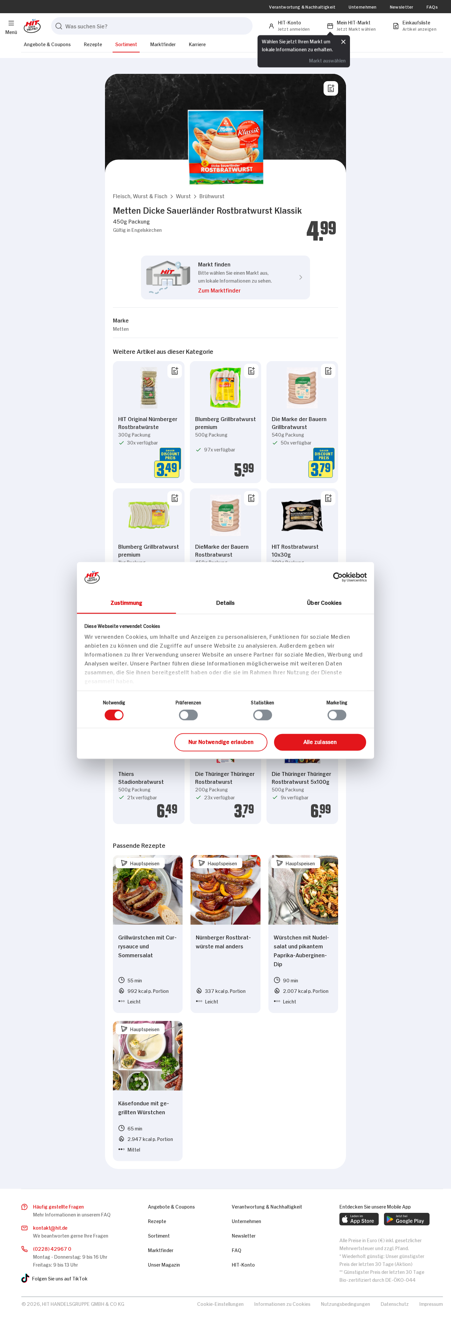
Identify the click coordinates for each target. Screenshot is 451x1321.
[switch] (188, 715)
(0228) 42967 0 (52, 1248)
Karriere (197, 44)
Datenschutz (395, 1303)
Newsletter (401, 6)
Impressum (431, 1303)
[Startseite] (31, 26)
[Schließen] (343, 41)
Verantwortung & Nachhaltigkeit (302, 6)
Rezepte (93, 44)
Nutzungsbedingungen (345, 1303)
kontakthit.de (50, 1227)
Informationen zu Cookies (282, 1303)
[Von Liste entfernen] (174, 371)
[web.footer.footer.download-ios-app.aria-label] (359, 1219)
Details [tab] (225, 602)
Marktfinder (163, 44)
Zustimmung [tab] (127, 602)
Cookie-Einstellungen (220, 1303)
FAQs (432, 6)
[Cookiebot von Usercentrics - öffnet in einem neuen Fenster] (338, 577)
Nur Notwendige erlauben (221, 741)
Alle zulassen (320, 741)
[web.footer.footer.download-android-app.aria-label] (407, 1219)
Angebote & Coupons (47, 44)
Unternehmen (362, 6)
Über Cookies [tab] (324, 602)
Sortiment (126, 44)
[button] (140, 195)
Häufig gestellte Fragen (58, 1206)
